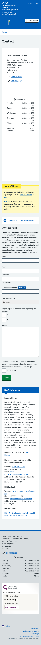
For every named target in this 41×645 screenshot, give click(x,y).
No (8, 320)
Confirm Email (7, 283)
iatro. (37, 636)
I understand (11, 370)
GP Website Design (26, 636)
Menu (30, 4)
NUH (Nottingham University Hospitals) (19, 513)
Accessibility (35, 629)
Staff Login (35, 634)
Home (5, 32)
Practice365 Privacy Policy (30, 631)
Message (5, 325)
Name (4, 257)
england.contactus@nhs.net (21, 499)
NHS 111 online (26, 195)
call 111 (7, 197)
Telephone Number (13, 288)
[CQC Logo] (10, 589)
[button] (20, 220)
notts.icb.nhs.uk (18, 467)
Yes (8, 315)
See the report (10, 607)
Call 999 (7, 201)
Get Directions (16, 77)
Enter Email (6, 275)
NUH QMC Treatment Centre (15, 515)
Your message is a (8, 298)
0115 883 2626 (16, 81)
